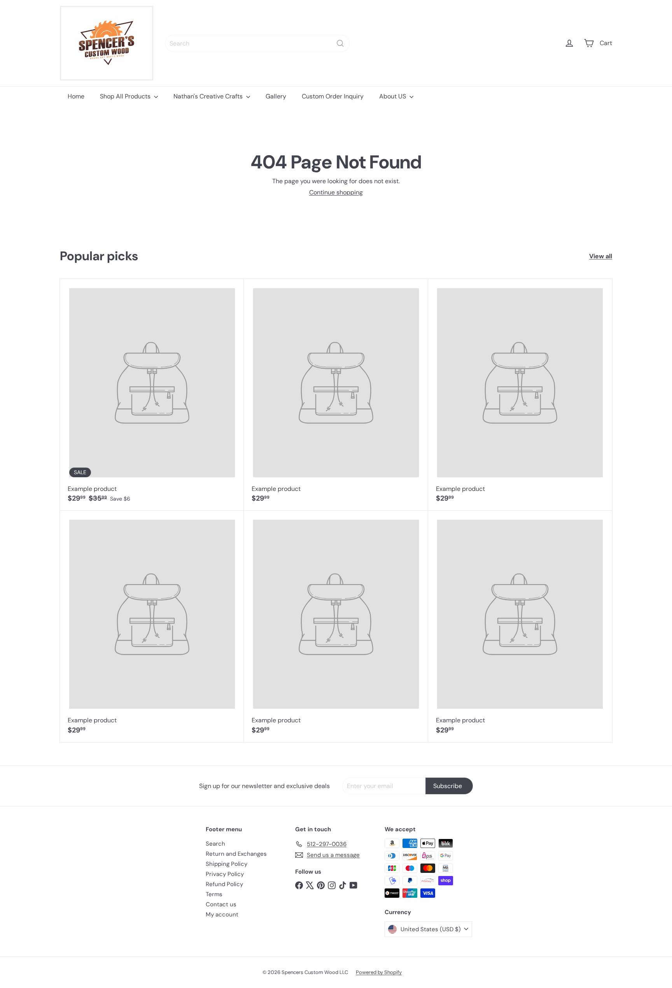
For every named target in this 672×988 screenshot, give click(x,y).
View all (600, 256)
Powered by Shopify (379, 972)
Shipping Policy (226, 864)
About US (393, 96)
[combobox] (257, 43)
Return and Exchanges (236, 854)
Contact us (221, 904)
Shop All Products (126, 96)
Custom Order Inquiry (333, 96)
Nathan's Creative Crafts (208, 96)
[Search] (340, 43)
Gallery (276, 96)
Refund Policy (224, 884)
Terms (214, 894)
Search (215, 844)
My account (222, 914)
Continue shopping (336, 192)
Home (76, 96)
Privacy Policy (225, 874)
